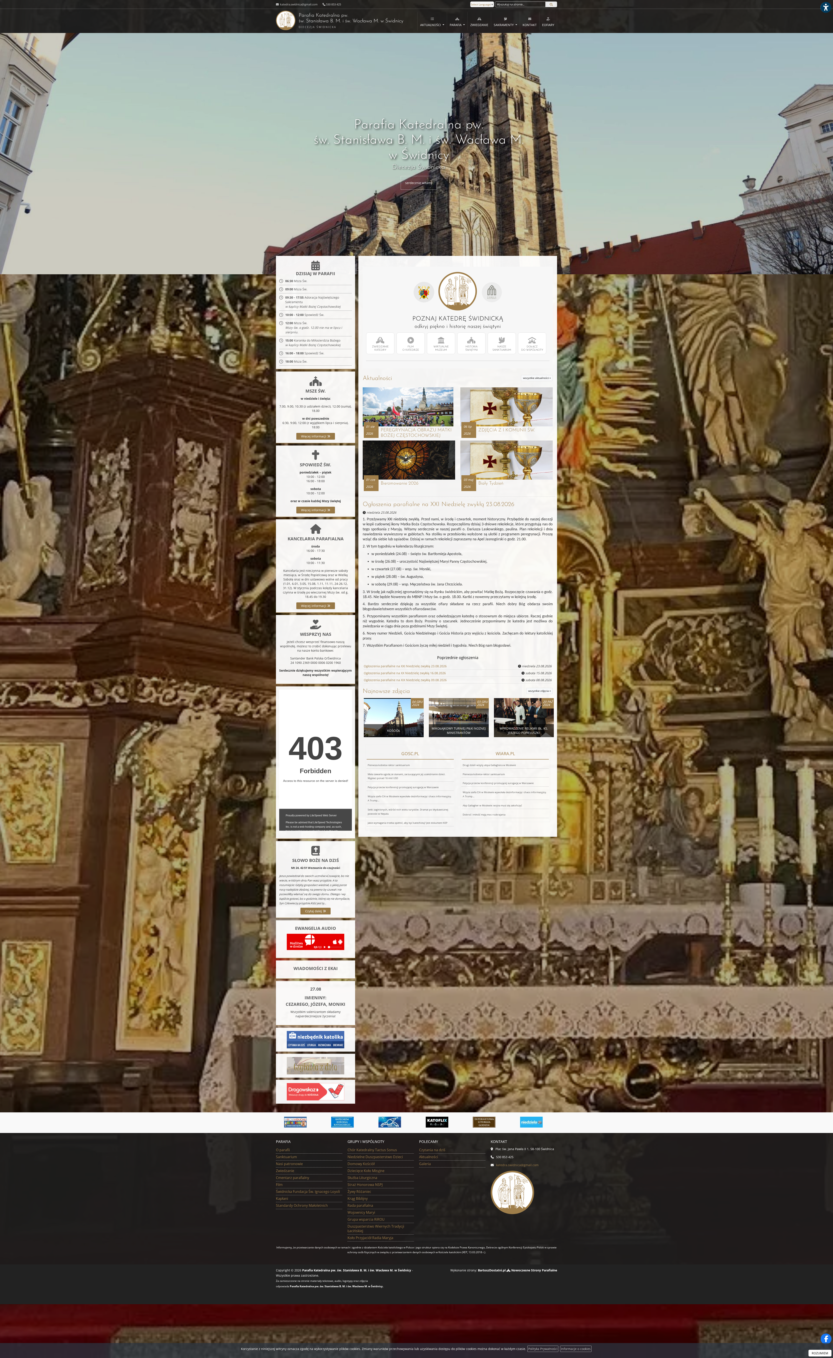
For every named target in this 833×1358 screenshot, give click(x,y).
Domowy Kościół (361, 1163)
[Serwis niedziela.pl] (345, 1122)
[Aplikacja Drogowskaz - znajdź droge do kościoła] (315, 1091)
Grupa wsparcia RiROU (366, 1219)
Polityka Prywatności (543, 1349)
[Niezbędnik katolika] (315, 1039)
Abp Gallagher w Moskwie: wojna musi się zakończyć (492, 805)
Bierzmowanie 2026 (399, 483)
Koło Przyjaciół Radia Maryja (370, 1237)
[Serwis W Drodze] (440, 1122)
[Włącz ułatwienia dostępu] (825, 7)
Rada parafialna (360, 1205)
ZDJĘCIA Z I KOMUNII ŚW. (506, 430)
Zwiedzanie (479, 25)
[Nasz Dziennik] (534, 1122)
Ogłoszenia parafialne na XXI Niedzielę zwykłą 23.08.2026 (438, 504)
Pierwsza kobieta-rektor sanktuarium (389, 765)
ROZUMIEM (820, 1353)
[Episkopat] (487, 1122)
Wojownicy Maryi (361, 1212)
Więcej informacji (314, 436)
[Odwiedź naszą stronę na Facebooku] (826, 1338)
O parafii (283, 1150)
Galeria (425, 1163)
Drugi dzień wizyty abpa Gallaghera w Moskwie (489, 765)
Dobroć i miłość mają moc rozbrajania (484, 814)
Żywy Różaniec (359, 1191)
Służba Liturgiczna (362, 1177)
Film (279, 1184)
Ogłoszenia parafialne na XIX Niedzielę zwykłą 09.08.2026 (405, 680)
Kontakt (530, 25)
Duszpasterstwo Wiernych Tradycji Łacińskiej (376, 1228)
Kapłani (282, 1198)
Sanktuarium (286, 1156)
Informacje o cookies (576, 1349)
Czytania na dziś (432, 1150)
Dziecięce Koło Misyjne (366, 1170)
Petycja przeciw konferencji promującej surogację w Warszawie (403, 787)
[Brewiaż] (298, 1122)
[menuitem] (432, 21)
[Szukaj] (551, 4)
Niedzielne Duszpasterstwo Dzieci (375, 1156)
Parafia (456, 25)
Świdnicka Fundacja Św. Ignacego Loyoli (308, 1191)
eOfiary (548, 25)
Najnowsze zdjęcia (386, 691)
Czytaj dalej (314, 911)
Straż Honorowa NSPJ (365, 1184)
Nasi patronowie (289, 1163)
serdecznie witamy (418, 183)
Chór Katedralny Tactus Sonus (372, 1150)
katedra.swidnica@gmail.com (298, 4)
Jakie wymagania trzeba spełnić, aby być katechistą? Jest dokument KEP (408, 822)
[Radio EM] (393, 1122)
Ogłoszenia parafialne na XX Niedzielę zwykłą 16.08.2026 (405, 673)
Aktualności (431, 25)
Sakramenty (504, 25)
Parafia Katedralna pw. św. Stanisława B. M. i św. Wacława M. (339, 21)
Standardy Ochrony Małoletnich (302, 1205)
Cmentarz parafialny (292, 1177)
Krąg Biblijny (358, 1198)
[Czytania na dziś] (315, 1065)
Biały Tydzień (490, 483)
